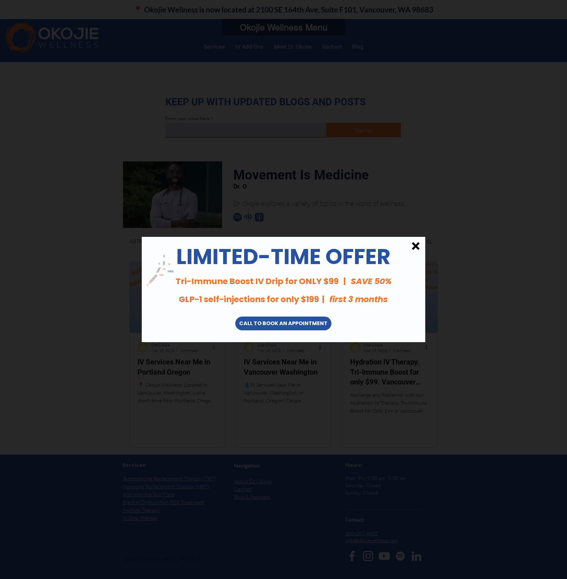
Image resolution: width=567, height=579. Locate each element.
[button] (415, 246)
